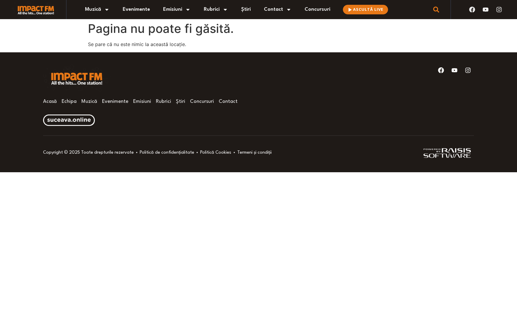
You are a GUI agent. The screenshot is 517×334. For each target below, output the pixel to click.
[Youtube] (486, 10)
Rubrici (212, 9)
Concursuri (317, 9)
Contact (273, 9)
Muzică (93, 9)
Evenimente (136, 9)
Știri (246, 9)
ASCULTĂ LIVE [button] (368, 9)
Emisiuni (172, 9)
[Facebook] (472, 10)
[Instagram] (499, 10)
